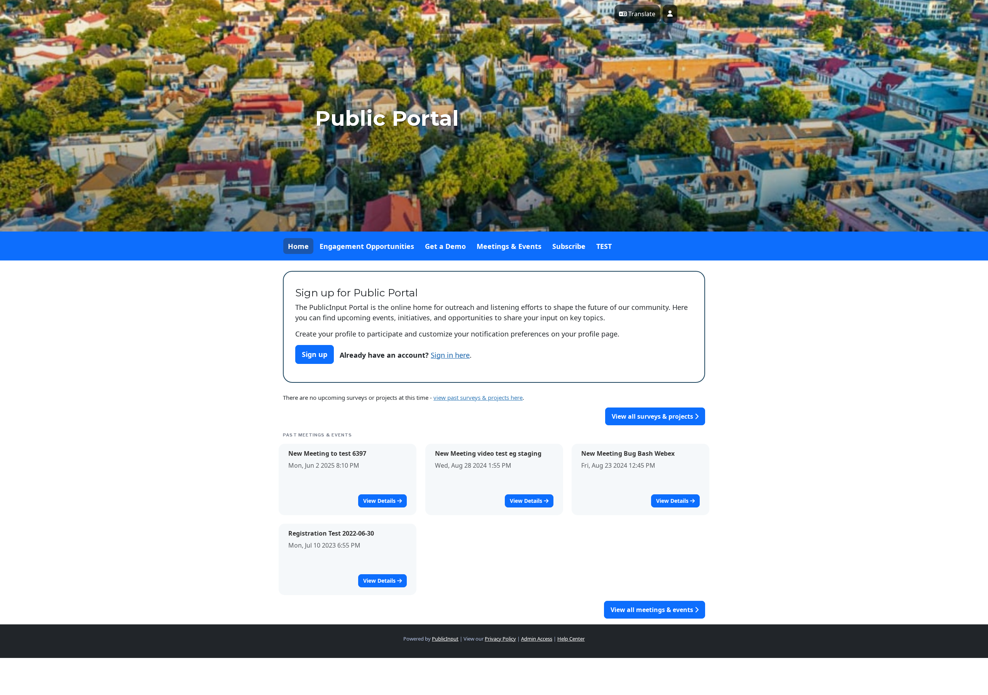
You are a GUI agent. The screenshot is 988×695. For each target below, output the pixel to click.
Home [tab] (298, 246)
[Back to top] (706, 668)
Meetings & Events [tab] (509, 246)
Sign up (314, 354)
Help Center (571, 638)
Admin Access (536, 638)
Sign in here (450, 355)
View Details (380, 500)
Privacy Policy (500, 638)
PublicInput (445, 638)
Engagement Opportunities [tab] (367, 246)
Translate (641, 14)
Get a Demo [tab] (445, 246)
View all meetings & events (653, 609)
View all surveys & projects (653, 416)
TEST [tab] (604, 246)
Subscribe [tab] (568, 246)
